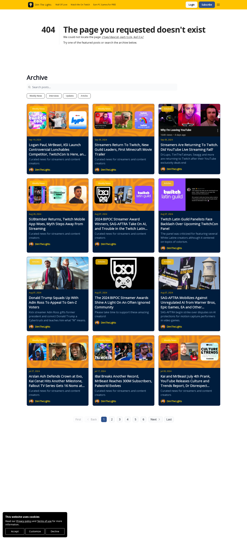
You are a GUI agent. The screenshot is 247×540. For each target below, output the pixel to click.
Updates (70, 95)
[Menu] (218, 4)
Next (154, 419)
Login (192, 4)
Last (169, 419)
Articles (84, 95)
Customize (35, 531)
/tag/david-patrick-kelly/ (123, 37)
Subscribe (207, 4)
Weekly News (36, 95)
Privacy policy (23, 521)
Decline (55, 531)
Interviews (54, 95)
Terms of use (44, 521)
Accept (15, 531)
